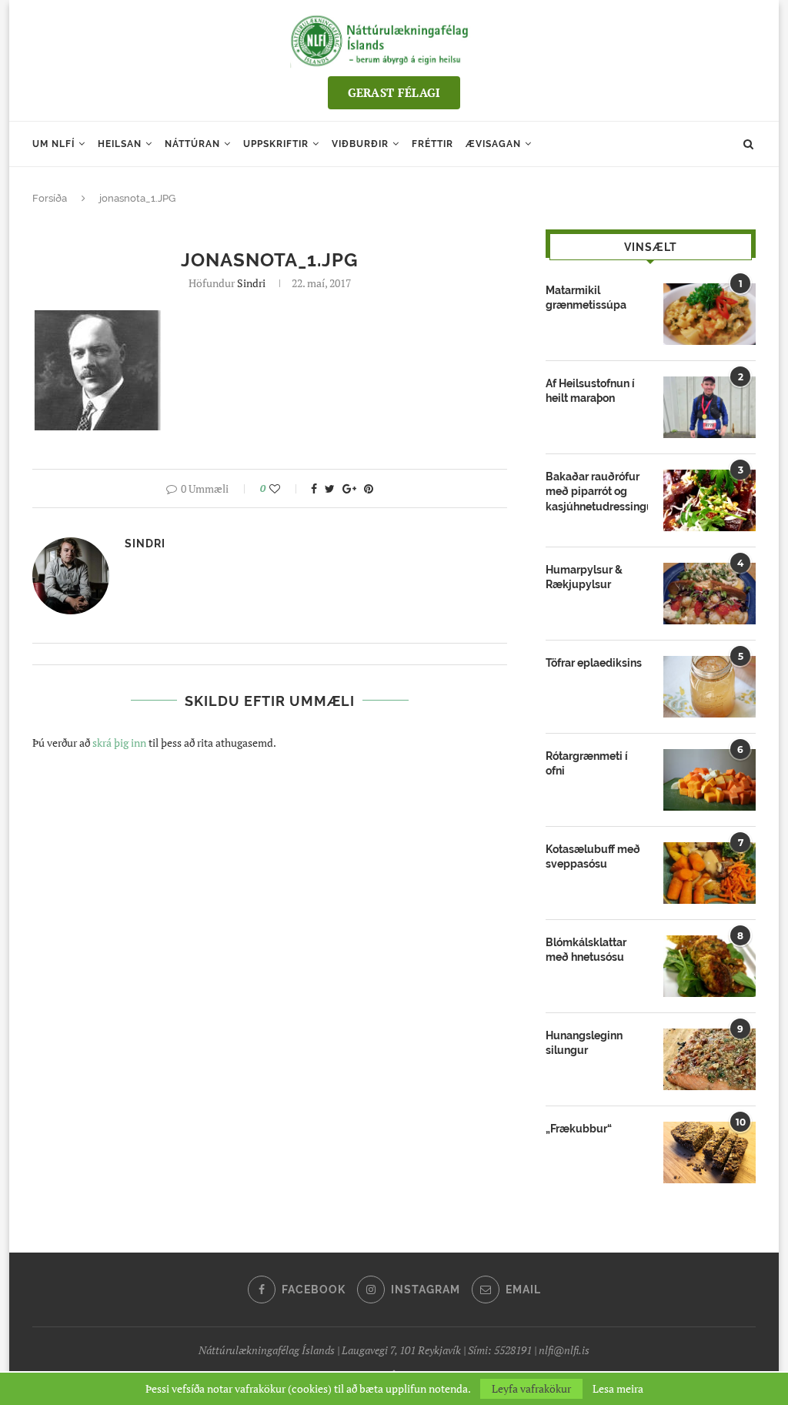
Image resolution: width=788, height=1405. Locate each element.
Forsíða (49, 198)
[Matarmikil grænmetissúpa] (709, 314)
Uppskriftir (276, 144)
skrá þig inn (119, 742)
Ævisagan (493, 144)
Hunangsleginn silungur (584, 1043)
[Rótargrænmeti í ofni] (709, 780)
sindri (251, 283)
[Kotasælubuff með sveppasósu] (709, 873)
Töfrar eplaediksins (594, 663)
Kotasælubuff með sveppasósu (593, 857)
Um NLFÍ (53, 144)
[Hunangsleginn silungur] (709, 1059)
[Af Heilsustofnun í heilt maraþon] (709, 407)
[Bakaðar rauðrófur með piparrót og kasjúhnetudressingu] (709, 500)
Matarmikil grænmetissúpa (586, 298)
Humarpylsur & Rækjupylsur (584, 577)
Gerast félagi (394, 92)
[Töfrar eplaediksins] (709, 687)
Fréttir (432, 144)
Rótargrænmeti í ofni (587, 764)
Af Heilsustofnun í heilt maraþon (590, 391)
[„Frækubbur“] (709, 1152)
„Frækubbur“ (579, 1128)
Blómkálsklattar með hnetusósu (586, 950)
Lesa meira (618, 1388)
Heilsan (120, 144)
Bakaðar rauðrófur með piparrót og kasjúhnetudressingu (597, 491)
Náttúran (192, 144)
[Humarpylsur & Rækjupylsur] (709, 593)
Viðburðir (360, 144)
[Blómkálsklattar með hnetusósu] (709, 966)
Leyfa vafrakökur (531, 1388)
